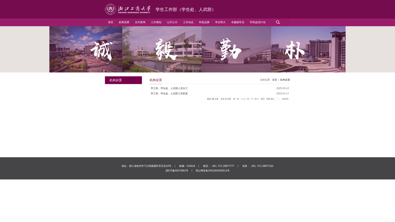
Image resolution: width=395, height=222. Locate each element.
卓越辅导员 (237, 22)
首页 (110, 22)
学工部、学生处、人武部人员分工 (169, 88)
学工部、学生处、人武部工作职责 (169, 93)
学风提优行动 (258, 22)
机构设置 (124, 22)
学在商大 (220, 22)
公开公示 (172, 22)
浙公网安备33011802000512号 (213, 170)
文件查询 (140, 22)
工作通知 (156, 22)
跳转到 (285, 99)
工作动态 (188, 22)
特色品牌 (204, 22)
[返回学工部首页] (128, 5)
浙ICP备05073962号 (177, 170)
